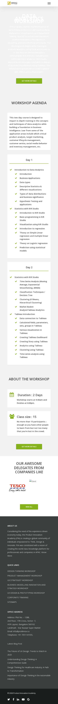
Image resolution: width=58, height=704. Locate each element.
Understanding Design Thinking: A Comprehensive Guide (22, 661)
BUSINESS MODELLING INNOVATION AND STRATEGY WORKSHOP (26, 587)
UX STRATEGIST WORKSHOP (20, 580)
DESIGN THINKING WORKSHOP (21, 571)
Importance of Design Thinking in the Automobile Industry (28, 677)
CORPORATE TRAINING (17, 597)
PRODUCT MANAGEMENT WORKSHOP (24, 575)
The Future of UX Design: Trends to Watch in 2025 (27, 653)
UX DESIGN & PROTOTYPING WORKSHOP (26, 593)
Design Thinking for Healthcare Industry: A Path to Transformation (28, 669)
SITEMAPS (12, 602)
